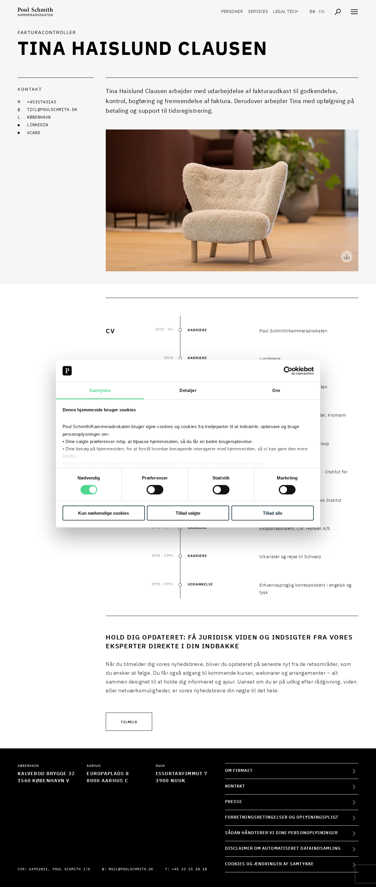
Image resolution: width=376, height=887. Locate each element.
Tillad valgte (188, 513)
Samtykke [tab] (99, 390)
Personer (232, 12)
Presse (233, 802)
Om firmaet (239, 771)
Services (258, 12)
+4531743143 (41, 102)
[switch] (155, 489)
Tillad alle (272, 513)
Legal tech (285, 12)
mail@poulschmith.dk (131, 869)
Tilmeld (129, 721)
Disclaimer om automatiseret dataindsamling (283, 848)
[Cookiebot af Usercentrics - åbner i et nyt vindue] (288, 370)
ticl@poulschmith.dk (52, 110)
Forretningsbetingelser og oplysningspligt (281, 817)
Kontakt (235, 786)
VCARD (33, 133)
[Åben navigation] (354, 12)
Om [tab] (276, 390)
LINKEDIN (37, 125)
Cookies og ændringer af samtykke (269, 864)
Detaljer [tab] (188, 390)
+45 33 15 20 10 (189, 869)
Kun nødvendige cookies (103, 513)
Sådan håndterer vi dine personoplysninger (281, 833)
